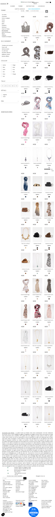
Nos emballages (32, 489)
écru (43, 456)
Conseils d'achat (6, 481)
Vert (4, 76)
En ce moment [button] (6, 41)
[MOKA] (49, 65)
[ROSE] (37, 116)
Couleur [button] (4, 61)
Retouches (43, 484)
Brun (14, 67)
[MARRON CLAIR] (25, 39)
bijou (33, 434)
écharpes (11, 453)
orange (4, 457)
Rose (4, 74)
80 (5, 85)
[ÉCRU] (37, 142)
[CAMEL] (49, 39)
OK (25, 478)
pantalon (6, 445)
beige (33, 456)
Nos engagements (33, 487)
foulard (16, 434)
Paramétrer (9, 509)
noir (52, 456)
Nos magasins (32, 491)
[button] (10, 10)
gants (22, 434)
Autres (4, 65)
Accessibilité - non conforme (33, 494)
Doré (4, 69)
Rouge (14, 74)
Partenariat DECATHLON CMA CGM (33, 497)
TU (2, 85)
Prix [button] (2, 101)
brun (40, 456)
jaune (48, 456)
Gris (4, 71)
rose (7, 457)
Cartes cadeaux (45, 481)
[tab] (10, 10)
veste (31, 445)
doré (4, 96)
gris (45, 456)
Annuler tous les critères (6, 112)
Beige (14, 65)
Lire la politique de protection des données (11, 505)
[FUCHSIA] (25, 142)
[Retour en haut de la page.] (50, 515)
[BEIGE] (25, 65)
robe (25, 445)
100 (12, 85)
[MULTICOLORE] (49, 116)
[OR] (37, 39)
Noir (14, 71)
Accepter (24, 509)
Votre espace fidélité (33, 481)
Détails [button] (3, 90)
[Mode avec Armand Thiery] (27, 1)
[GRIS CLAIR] (25, 116)
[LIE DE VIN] (37, 324)
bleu (37, 456)
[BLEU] (25, 167)
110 (16, 85)
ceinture (27, 434)
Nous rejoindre (32, 490)
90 (9, 85)
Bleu (4, 67)
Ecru (14, 69)
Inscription (18, 481)
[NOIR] (25, 91)
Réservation (44, 483)
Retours (43, 487)
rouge (10, 457)
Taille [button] (3, 81)
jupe (13, 445)
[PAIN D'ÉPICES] (25, 222)
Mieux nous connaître (34, 486)
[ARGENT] (37, 167)
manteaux (46, 453)
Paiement (43, 486)
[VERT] (37, 273)
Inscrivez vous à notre (14, 476)
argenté (5, 94)
